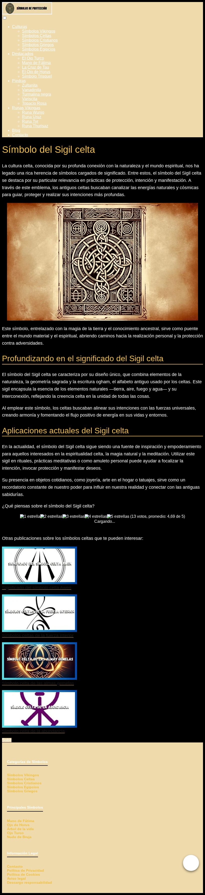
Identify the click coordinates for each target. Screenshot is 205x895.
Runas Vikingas (26, 108)
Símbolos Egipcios (38, 49)
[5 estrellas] (118, 516)
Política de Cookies (23, 874)
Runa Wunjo (33, 112)
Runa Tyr (30, 121)
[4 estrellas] (96, 516)
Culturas (19, 27)
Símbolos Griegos (38, 45)
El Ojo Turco (33, 58)
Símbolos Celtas (36, 36)
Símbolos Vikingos (38, 31)
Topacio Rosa (34, 103)
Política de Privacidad (25, 870)
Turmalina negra (36, 94)
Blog (16, 130)
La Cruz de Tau (35, 67)
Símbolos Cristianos (40, 40)
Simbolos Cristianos (24, 783)
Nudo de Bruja (19, 837)
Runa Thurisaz (35, 126)
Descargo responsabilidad (29, 882)
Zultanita (30, 85)
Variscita (29, 99)
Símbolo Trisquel (37, 76)
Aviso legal (16, 878)
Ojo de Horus (18, 825)
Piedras (19, 81)
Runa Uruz (31, 117)
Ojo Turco (15, 833)
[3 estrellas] (73, 516)
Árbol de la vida (20, 829)
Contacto (20, 135)
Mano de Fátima (36, 63)
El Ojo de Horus (36, 72)
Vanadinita (31, 90)
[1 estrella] (30, 516)
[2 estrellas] (51, 516)
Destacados (22, 54)
